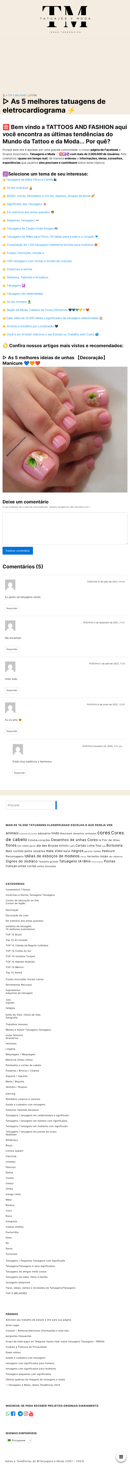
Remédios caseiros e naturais (23, 1099)
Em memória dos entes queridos (24, 920)
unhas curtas (27, 866)
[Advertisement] (65, 63)
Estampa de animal (28, 834)
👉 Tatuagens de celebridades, (23, 293)
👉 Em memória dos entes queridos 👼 (28, 212)
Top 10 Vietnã (14, 972)
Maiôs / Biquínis (15, 1081)
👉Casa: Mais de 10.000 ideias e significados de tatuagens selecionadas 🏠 (53, 318)
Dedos (9, 1172)
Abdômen (11, 1134)
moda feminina (14, 1035)
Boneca (10, 1205)
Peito (9, 1237)
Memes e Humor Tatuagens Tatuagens (28, 1029)
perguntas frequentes (18, 1336)
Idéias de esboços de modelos (52, 856)
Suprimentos (13, 990)
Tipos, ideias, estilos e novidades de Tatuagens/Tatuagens (40, 1287)
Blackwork (66, 833)
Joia (8, 999)
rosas (104, 856)
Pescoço (11, 1167)
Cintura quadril (14, 1150)
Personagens (15, 856)
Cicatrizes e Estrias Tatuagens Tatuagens (30, 895)
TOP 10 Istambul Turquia (20, 956)
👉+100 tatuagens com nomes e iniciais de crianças (37, 261)
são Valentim (116, 856)
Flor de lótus (111, 840)
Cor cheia (23, 845)
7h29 (122, 663)
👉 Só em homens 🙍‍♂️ (17, 301)
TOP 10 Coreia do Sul (18, 950)
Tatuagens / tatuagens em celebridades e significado (37, 1115)
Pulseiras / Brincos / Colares (22, 1070)
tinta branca (97, 862)
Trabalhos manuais (17, 1024)
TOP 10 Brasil (14, 934)
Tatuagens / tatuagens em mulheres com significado (37, 1126)
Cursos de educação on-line (22, 900)
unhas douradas (46, 866)
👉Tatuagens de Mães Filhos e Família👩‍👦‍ (30, 179)
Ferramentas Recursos (19, 984)
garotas (88, 851)
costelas (11, 1161)
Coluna (33, 840)
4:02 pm (118, 746)
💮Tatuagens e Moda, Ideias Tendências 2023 (33, 1385)
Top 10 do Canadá (16, 940)
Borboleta (114, 845)
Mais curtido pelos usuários (25, 851)
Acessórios (12, 1038)
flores (11, 845)
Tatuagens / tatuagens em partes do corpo (31, 1131)
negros (77, 851)
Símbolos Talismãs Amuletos (22, 1110)
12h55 (122, 704)
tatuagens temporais (18, 1282)
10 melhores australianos (20, 929)
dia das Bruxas (47, 845)
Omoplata (11, 1221)
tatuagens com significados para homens (30, 1363)
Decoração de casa (17, 915)
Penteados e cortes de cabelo (23, 1065)
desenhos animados (85, 833)
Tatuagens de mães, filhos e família (27, 1277)
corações (44, 840)
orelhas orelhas (15, 1226)
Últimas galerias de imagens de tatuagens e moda (35, 1379)
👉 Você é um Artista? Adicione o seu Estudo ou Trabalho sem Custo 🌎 (51, 334)
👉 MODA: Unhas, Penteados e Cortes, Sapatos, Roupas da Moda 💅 (49, 196)
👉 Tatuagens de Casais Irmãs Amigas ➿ (30, 228)
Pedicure (108, 851)
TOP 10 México (15, 967)
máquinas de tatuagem (19, 993)
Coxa (9, 1210)
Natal (67, 851)
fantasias (11, 1043)
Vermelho (93, 856)
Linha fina (94, 845)
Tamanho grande (48, 861)
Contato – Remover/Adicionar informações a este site (37, 1330)
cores (103, 832)
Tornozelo (11, 1254)
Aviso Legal (12, 1325)
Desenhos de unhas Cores (74, 840)
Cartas (80, 845)
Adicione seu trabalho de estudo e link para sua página (38, 1319)
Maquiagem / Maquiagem (21, 1054)
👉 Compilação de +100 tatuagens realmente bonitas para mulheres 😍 (50, 244)
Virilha (9, 1188)
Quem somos (13, 1352)
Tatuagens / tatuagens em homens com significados (36, 1120)
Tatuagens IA (70, 861)
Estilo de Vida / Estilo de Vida (23, 1014)
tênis (86, 861)
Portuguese (18, 1440)
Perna (9, 1248)
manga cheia (13, 1194)
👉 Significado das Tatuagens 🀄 (24, 204)
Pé (7, 1243)
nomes (97, 851)
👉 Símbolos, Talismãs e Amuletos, (26, 277)
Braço (9, 1145)
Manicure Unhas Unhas (19, 1059)
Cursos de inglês (15, 903)
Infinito (64, 845)
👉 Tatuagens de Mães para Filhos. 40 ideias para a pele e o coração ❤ (50, 236)
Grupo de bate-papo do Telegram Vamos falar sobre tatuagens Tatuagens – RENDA (55, 1341)
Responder (11, 608)
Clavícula (11, 1156)
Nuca (9, 1216)
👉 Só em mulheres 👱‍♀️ (17, 187)
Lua (104, 846)
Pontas (110, 861)
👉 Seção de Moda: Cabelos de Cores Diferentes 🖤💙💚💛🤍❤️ (46, 310)
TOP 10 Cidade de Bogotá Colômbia (27, 945)
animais (12, 833)
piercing (10, 1093)
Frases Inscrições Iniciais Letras (25, 979)
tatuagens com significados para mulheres (31, 1368)
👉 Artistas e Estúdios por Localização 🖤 (30, 326)
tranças (11, 866)
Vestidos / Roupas (16, 1087)
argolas (10, 1002)
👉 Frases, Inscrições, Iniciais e (23, 253)
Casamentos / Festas (18, 889)
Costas (10, 1178)
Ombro (10, 1183)
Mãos (9, 1199)
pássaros (44, 833)
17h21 (122, 622)
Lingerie (10, 1049)
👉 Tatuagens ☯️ (14, 285)
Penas (83, 857)
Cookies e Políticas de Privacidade (26, 1347)
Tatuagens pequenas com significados (28, 1374)
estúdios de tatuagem (19, 926)
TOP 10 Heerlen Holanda (20, 961)
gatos (32, 846)
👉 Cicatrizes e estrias (17, 269)
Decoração (12, 910)
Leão (72, 846)
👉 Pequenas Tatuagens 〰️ (21, 220)
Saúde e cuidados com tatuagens (25, 1104)
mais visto (54, 851)
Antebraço (12, 1140)
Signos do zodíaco (22, 861)
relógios (10, 1008)
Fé (100, 840)
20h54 (121, 581)
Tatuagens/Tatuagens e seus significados (30, 1266)
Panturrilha (12, 1232)
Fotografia (12, 1017)
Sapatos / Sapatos (17, 1076)
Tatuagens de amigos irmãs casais (26, 1271)
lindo (55, 833)
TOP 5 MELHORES (17, 95)
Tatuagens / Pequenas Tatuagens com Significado (35, 1260)
